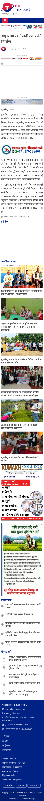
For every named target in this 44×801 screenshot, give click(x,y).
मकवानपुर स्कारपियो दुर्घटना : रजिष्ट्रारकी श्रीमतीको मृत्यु (24, 676)
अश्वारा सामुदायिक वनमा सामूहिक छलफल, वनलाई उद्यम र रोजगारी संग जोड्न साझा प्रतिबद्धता (19, 327)
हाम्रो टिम (21, 785)
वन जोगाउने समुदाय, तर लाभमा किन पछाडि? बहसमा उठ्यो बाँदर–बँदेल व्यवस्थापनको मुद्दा (20, 393)
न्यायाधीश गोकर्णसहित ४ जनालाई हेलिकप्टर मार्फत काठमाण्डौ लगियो (25, 659)
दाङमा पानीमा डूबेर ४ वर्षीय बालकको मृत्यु (24, 683)
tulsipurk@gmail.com (19, 725)
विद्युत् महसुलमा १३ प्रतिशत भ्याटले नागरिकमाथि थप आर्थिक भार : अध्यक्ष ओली (21, 292)
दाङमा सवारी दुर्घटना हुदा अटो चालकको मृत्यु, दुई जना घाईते (25, 667)
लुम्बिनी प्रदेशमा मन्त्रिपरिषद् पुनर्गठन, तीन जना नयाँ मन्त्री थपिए (22, 634)
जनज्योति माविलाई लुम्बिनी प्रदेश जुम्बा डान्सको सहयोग (22, 624)
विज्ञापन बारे (34, 785)
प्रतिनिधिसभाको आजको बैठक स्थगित (19, 614)
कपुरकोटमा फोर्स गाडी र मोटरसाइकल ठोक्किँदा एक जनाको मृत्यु (23, 693)
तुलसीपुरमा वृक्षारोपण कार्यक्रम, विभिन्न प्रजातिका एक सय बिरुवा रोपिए (21, 361)
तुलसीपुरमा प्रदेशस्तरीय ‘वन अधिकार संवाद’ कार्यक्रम (19, 459)
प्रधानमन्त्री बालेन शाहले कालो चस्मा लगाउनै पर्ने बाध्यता (22, 606)
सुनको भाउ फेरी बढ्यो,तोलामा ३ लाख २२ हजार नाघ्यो (23, 643)
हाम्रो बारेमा (9, 785)
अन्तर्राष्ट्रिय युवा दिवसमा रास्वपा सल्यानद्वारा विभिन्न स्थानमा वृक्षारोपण (19, 426)
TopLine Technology (27, 798)
